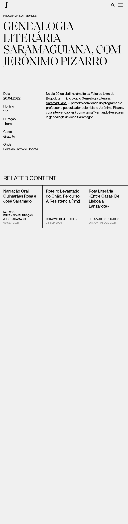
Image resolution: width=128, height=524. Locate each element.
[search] (113, 5)
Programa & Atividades (20, 16)
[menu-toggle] (120, 5)
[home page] (5, 5)
